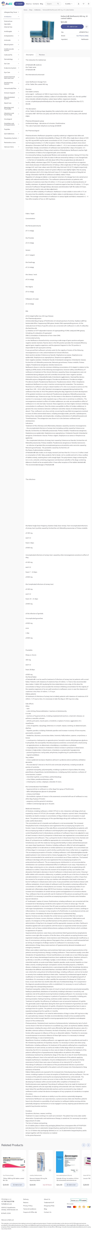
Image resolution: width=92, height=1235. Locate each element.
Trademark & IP (49, 1202)
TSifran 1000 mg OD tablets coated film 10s (13, 1179)
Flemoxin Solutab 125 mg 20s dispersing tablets (38, 1179)
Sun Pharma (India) (82, 35)
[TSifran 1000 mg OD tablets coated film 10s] (14, 1162)
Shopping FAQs (49, 1205)
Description (30, 55)
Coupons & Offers (29, 1212)
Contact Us (47, 1212)
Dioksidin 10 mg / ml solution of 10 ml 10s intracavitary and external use (67, 1179)
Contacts (36, 3)
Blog (41, 3)
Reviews (42, 55)
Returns (25, 1202)
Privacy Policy (28, 1205)
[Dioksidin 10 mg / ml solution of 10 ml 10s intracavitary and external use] (67, 1162)
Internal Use (8, 27)
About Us (47, 1199)
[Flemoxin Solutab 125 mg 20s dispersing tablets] (40, 1162)
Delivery (26, 1199)
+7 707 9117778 (7, 1201)
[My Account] (78, 4)
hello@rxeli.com (6, 1204)
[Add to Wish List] (86, 26)
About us (29, 3)
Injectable (7, 24)
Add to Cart (73, 27)
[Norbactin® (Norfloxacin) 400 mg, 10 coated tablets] (42, 31)
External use (8, 21)
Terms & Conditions (29, 1209)
